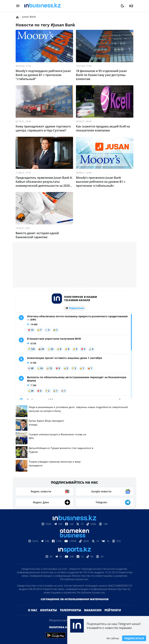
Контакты (48, 616)
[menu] (17, 5)
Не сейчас (112, 638)
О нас (32, 616)
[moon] (122, 5)
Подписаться (134, 638)
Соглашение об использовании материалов (74, 605)
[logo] (70, 5)
